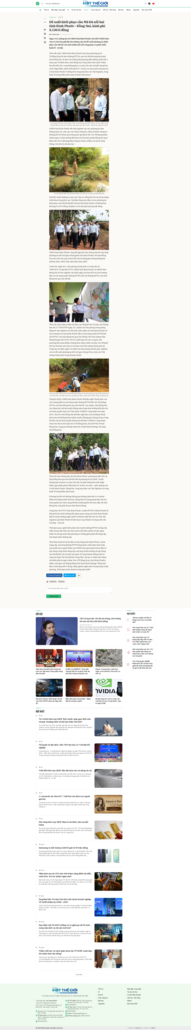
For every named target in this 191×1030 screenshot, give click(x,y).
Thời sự (46, 10)
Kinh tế (86, 10)
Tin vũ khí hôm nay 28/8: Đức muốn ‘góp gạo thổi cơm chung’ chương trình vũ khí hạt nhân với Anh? (65, 720)
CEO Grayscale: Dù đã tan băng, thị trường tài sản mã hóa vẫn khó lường (100, 620)
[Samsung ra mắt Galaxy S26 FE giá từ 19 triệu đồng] (108, 855)
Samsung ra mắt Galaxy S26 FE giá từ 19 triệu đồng (63, 848)
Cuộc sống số (95, 10)
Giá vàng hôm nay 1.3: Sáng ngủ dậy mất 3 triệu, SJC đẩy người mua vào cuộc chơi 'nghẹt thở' (142, 640)
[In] (79, 575)
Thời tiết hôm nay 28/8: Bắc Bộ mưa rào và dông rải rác (65, 770)
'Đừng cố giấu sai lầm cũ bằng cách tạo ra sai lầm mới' (142, 620)
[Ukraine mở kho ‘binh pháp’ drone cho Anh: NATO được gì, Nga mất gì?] (49, 688)
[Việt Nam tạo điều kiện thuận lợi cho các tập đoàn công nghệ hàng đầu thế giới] (49, 658)
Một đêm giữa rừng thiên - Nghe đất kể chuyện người (78, 700)
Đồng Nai (61, 581)
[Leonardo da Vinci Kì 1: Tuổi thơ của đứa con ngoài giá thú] (108, 804)
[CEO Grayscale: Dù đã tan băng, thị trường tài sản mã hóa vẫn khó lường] (57, 631)
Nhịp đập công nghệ (58, 10)
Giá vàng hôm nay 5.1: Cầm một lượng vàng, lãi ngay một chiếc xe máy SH (142, 630)
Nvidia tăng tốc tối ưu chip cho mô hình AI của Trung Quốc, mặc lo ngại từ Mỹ (108, 701)
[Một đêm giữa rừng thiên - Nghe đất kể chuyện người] (79, 688)
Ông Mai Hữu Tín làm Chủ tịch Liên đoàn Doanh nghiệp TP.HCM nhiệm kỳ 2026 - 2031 (65, 900)
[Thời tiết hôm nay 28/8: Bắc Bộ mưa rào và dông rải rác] (108, 778)
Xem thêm (79, 974)
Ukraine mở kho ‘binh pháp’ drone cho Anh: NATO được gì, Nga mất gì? (49, 701)
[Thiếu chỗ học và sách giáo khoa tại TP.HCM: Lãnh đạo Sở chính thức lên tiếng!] (108, 959)
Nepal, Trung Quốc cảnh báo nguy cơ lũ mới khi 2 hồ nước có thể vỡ (108, 671)
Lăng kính (136, 10)
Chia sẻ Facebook (55, 575)
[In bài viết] (44, 42)
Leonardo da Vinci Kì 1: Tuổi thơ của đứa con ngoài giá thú (64, 797)
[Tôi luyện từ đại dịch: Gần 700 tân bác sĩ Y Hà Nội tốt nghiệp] (108, 752)
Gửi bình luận (54, 596)
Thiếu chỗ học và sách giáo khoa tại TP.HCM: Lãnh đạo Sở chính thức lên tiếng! (65, 952)
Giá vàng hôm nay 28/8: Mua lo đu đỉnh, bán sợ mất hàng (63, 823)
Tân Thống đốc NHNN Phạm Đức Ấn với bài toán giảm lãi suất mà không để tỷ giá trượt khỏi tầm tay (142, 664)
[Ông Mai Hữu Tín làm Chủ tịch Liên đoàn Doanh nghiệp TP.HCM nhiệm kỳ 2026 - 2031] (108, 907)
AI (68, 10)
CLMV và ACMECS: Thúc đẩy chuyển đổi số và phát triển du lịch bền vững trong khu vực (78, 671)
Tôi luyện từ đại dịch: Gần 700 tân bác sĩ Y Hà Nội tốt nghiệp (64, 746)
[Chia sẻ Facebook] (44, 33)
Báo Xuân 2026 (147, 10)
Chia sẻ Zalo (70, 575)
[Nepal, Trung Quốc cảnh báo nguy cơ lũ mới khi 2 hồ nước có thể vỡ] (109, 658)
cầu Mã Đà (53, 581)
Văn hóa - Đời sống (109, 10)
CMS (138, 1028)
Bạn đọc (121, 10)
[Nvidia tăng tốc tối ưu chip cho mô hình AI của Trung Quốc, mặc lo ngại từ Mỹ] (109, 688)
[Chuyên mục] (37, 3)
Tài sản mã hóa (76, 10)
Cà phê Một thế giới (134, 995)
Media (128, 10)
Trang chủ (52, 17)
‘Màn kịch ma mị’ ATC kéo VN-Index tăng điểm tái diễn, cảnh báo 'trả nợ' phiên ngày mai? (65, 875)
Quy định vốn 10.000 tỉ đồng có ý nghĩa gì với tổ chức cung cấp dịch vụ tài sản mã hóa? (64, 926)
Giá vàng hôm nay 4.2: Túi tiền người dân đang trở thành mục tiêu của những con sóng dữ (142, 652)
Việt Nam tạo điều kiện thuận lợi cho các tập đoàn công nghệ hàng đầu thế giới (49, 671)
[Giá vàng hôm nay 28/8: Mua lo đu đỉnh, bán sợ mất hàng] (108, 830)
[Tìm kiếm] (42, 3)
